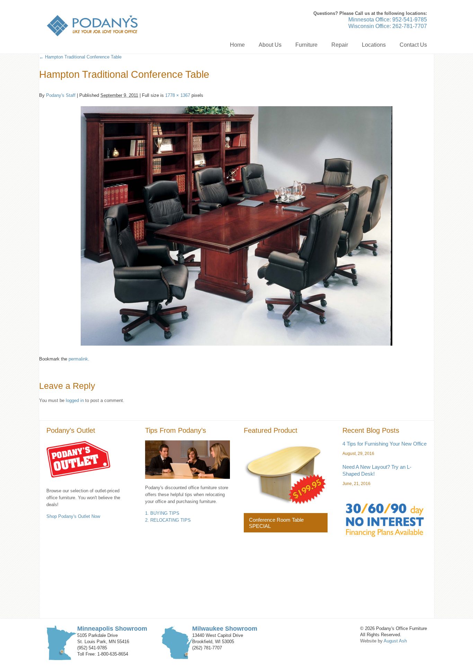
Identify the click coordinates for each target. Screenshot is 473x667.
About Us (270, 45)
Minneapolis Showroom (112, 628)
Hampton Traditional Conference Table (80, 57)
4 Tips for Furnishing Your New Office (384, 444)
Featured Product (270, 430)
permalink (78, 359)
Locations (374, 45)
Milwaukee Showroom (224, 628)
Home (237, 45)
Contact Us (413, 45)
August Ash (395, 640)
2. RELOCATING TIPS (168, 520)
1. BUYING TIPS (162, 513)
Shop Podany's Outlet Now (73, 516)
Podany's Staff (60, 95)
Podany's (92, 25)
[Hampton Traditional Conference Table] (236, 226)
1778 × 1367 (177, 95)
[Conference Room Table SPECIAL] (286, 473)
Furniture (306, 45)
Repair (339, 45)
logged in (75, 400)
